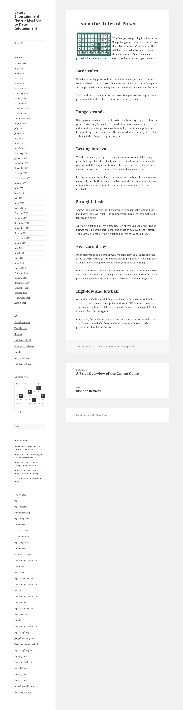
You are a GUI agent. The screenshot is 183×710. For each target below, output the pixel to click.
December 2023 (21, 163)
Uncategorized (127, 346)
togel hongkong (21, 518)
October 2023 (20, 173)
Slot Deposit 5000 (22, 340)
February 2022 (21, 273)
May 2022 (19, 258)
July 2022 (18, 248)
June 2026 (19, 73)
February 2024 (21, 153)
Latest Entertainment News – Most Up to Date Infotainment (27, 20)
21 (34, 399)
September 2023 (22, 178)
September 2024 (22, 118)
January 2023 (20, 218)
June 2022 (19, 253)
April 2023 (19, 203)
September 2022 (22, 238)
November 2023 (22, 168)
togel (16, 500)
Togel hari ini (20, 328)
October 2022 (20, 233)
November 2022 (22, 228)
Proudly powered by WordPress (91, 415)
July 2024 (18, 128)
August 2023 (20, 183)
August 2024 (20, 123)
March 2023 (20, 208)
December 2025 (21, 103)
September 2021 (22, 297)
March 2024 (20, 148)
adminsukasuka (108, 346)
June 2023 (19, 193)
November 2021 (22, 288)
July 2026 (18, 68)
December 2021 (21, 283)
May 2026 (19, 78)
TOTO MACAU (21, 530)
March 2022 (20, 268)
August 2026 (20, 63)
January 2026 (20, 98)
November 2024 (22, 108)
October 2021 (20, 293)
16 (43, 395)
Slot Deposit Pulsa (22, 364)
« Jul (21, 411)
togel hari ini (20, 506)
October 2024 (20, 113)
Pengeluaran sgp (22, 322)
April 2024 (19, 143)
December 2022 (21, 223)
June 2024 (19, 133)
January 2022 (20, 278)
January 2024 (20, 158)
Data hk (18, 334)
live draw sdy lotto (23, 692)
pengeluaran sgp (22, 512)
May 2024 (19, 138)
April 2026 (19, 83)
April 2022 (19, 263)
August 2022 (20, 243)
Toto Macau (20, 524)
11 (21, 395)
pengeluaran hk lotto (24, 686)
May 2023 (19, 198)
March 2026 (20, 88)
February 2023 (21, 213)
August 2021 (20, 302)
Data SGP (18, 43)
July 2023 (18, 188)
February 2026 (21, 93)
